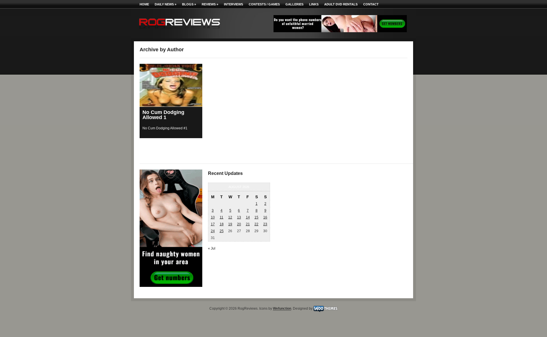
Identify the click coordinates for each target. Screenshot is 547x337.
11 (221, 217)
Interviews (233, 4)
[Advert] (340, 31)
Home (144, 4)
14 (248, 217)
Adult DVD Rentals (341, 4)
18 (222, 224)
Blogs (189, 4)
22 (256, 224)
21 (248, 224)
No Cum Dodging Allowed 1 (163, 114)
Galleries (294, 4)
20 (239, 224)
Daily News (165, 4)
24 (213, 231)
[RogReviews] (179, 30)
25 (222, 231)
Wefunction (282, 309)
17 (213, 224)
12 (230, 217)
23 (265, 224)
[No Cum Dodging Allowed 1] (171, 85)
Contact (371, 4)
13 (239, 217)
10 (213, 217)
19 (230, 224)
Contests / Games (264, 4)
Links (314, 4)
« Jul (211, 248)
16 (265, 217)
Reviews (210, 4)
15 (256, 217)
